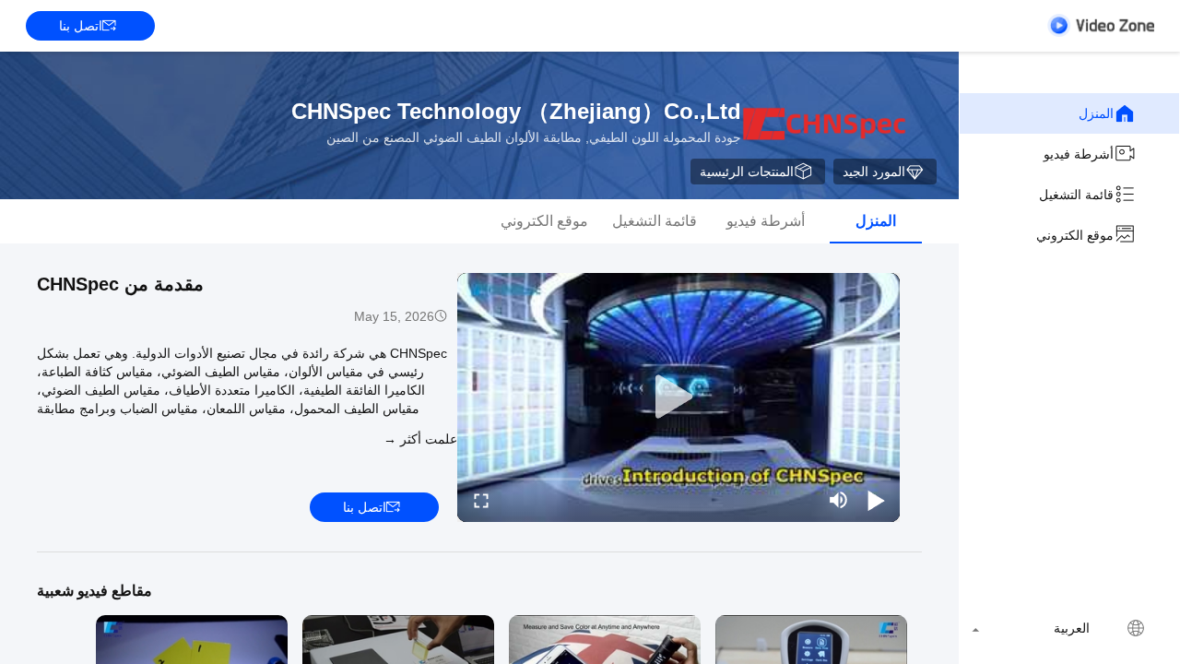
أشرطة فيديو (1079, 154)
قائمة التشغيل (1076, 194)
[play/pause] (875, 500)
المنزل (1096, 113)
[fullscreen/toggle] (481, 500)
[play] (678, 397)
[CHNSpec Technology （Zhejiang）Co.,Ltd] (824, 125)
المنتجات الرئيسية (747, 171)
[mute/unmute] (838, 500)
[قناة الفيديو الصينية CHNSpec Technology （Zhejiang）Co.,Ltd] (1100, 25)
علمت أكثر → (420, 439)
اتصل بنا (80, 25)
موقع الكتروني (1075, 235)
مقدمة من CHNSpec (120, 284)
